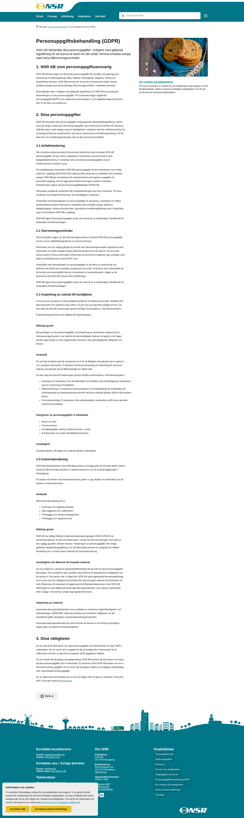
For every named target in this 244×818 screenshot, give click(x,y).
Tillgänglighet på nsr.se (166, 774)
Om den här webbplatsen (57, 27)
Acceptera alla (17, 809)
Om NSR (100, 16)
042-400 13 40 (52, 757)
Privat (39, 16)
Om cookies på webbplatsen (156, 82)
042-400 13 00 (59, 771)
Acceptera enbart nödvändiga (51, 809)
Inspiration (84, 16)
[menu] (205, 16)
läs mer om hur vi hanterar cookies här (61, 802)
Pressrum (160, 764)
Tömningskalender (164, 754)
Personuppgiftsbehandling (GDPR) (172, 779)
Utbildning (67, 16)
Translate (159, 795)
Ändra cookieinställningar (168, 790)
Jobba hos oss (102, 787)
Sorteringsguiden (163, 759)
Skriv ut (49, 696)
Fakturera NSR (102, 784)
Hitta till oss (100, 772)
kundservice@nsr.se (54, 754)
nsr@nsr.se (66, 681)
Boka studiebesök (104, 789)
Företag (52, 16)
